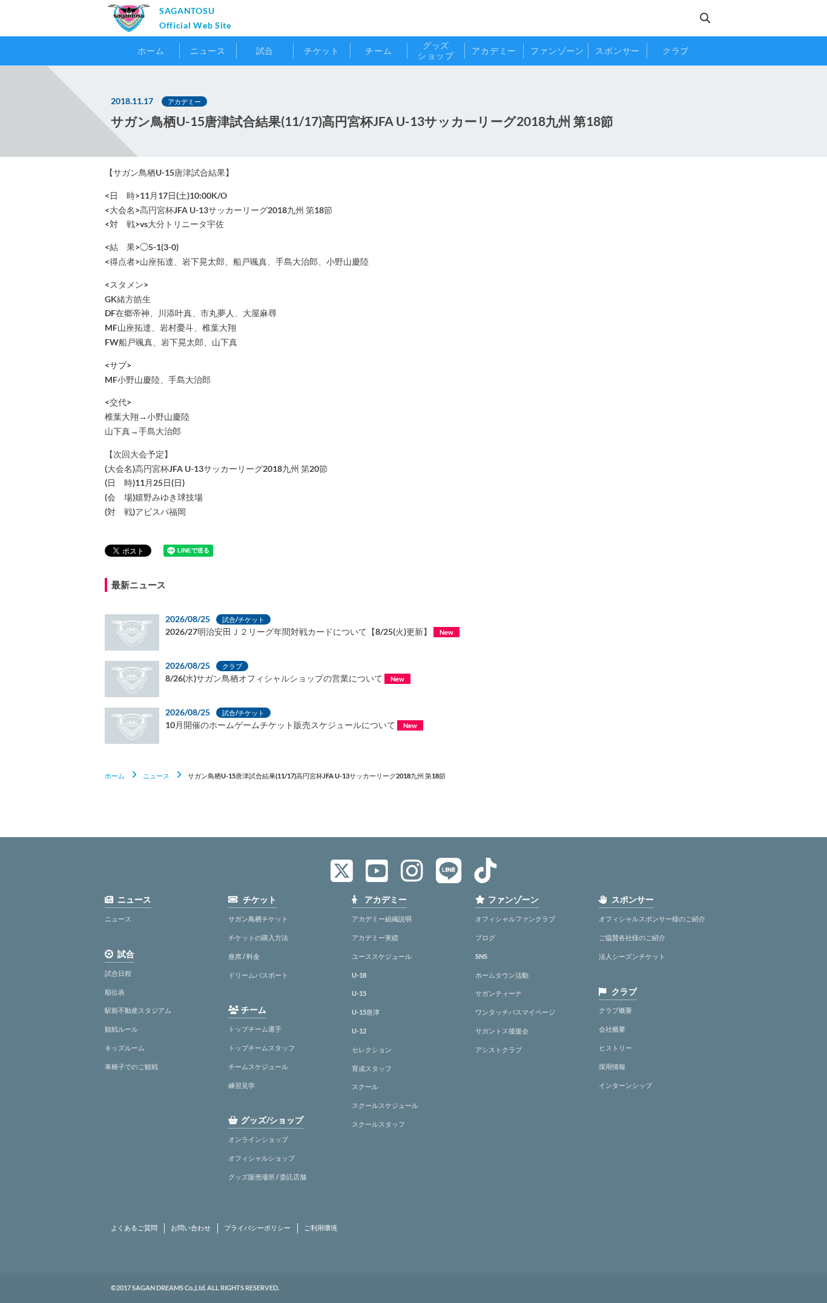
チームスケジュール (258, 1066)
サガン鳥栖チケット (258, 919)
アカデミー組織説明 (382, 919)
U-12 (359, 1031)
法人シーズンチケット (632, 956)
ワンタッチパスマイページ (515, 1012)
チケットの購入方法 (258, 937)
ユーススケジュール (382, 956)
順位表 (115, 992)
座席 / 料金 (244, 956)
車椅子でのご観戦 (131, 1066)
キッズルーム (125, 1048)
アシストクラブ (498, 1049)
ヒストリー (615, 1048)
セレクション (372, 1049)
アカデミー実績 (375, 937)
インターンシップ (625, 1085)
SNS (481, 956)
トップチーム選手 (255, 1029)
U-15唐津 (366, 1012)
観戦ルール (121, 1029)
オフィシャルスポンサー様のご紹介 (652, 919)
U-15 (359, 993)
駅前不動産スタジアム (138, 1010)
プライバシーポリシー (257, 1228)
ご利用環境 (320, 1228)
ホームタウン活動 (502, 975)
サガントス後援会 (502, 1031)
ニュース (156, 776)
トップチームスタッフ (261, 1048)
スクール (365, 1086)
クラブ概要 (615, 1010)
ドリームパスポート (258, 975)
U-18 (359, 975)
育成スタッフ (372, 1068)
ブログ (485, 937)
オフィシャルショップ (261, 1158)
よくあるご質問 (134, 1228)
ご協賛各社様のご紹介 (632, 937)
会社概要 (612, 1029)
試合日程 (118, 973)
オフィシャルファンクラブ (515, 919)
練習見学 (241, 1085)
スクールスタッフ (378, 1124)
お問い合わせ (191, 1228)
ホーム (115, 776)
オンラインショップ (258, 1139)
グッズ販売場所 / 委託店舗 (267, 1177)
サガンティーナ (498, 993)
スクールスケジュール (385, 1105)
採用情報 (612, 1066)
